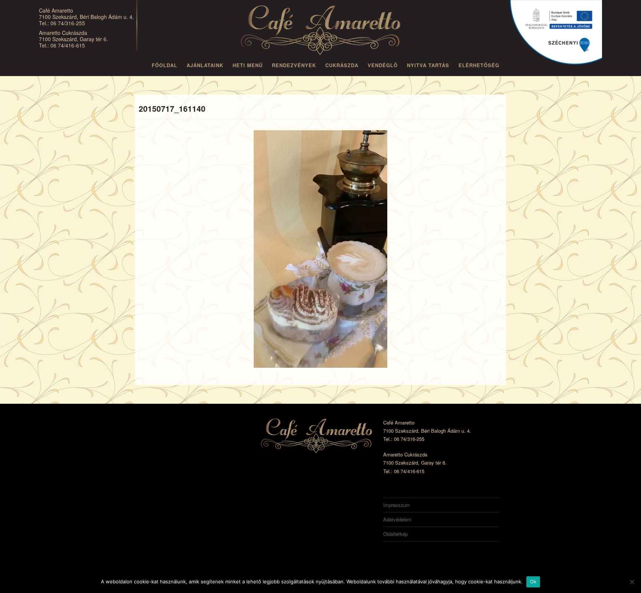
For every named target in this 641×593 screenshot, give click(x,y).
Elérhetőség (478, 65)
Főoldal (164, 65)
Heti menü (248, 65)
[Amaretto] (320, 32)
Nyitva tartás (428, 65)
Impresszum (396, 504)
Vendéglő (383, 65)
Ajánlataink (205, 65)
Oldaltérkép (395, 533)
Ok (533, 581)
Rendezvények (294, 65)
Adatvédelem (397, 519)
